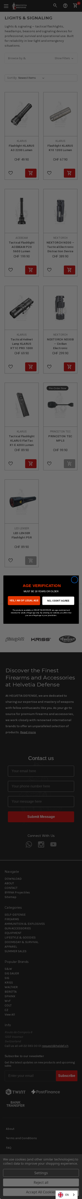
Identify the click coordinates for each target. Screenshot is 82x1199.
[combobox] (67, 1195)
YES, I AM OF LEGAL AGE (23, 600)
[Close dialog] (74, 580)
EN (67, 1194)
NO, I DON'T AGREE (58, 600)
